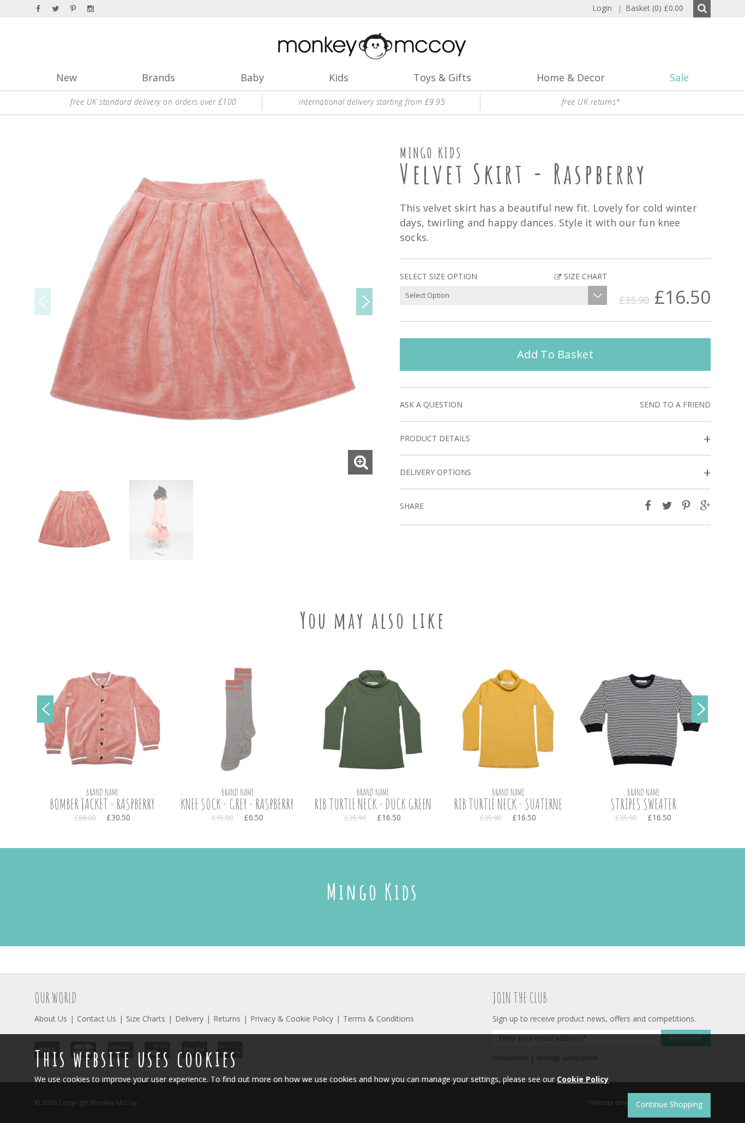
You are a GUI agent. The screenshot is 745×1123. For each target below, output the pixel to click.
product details (555, 439)
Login (602, 8)
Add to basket (555, 354)
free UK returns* (591, 102)
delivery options (555, 473)
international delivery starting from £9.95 (372, 102)
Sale (679, 77)
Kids (339, 77)
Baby (252, 77)
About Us (50, 1018)
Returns (227, 1018)
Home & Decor (571, 77)
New (66, 77)
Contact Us (96, 1018)
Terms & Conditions (378, 1018)
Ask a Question (431, 404)
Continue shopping (669, 1104)
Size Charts (145, 1018)
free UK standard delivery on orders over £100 (153, 102)
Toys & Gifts (442, 77)
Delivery (189, 1018)
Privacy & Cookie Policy (291, 1018)
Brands (158, 77)
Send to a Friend (675, 404)
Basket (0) (650, 8)
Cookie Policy (583, 1079)
